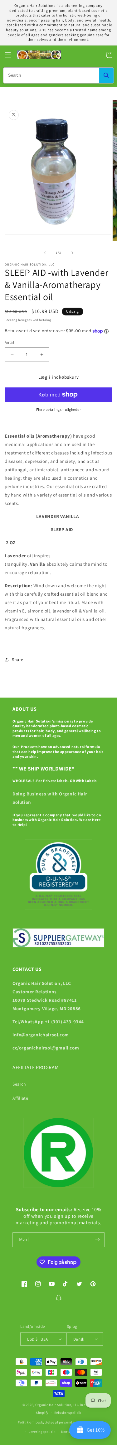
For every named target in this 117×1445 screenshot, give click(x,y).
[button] (8, 55)
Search (19, 1084)
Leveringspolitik (42, 1431)
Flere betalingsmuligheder (58, 409)
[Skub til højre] (72, 253)
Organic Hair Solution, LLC (57, 1405)
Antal (9, 342)
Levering (11, 320)
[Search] (106, 75)
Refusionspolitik (67, 1412)
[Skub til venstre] (45, 253)
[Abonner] (97, 1239)
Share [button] (17, 659)
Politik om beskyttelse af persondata (48, 1422)
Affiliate (20, 1098)
